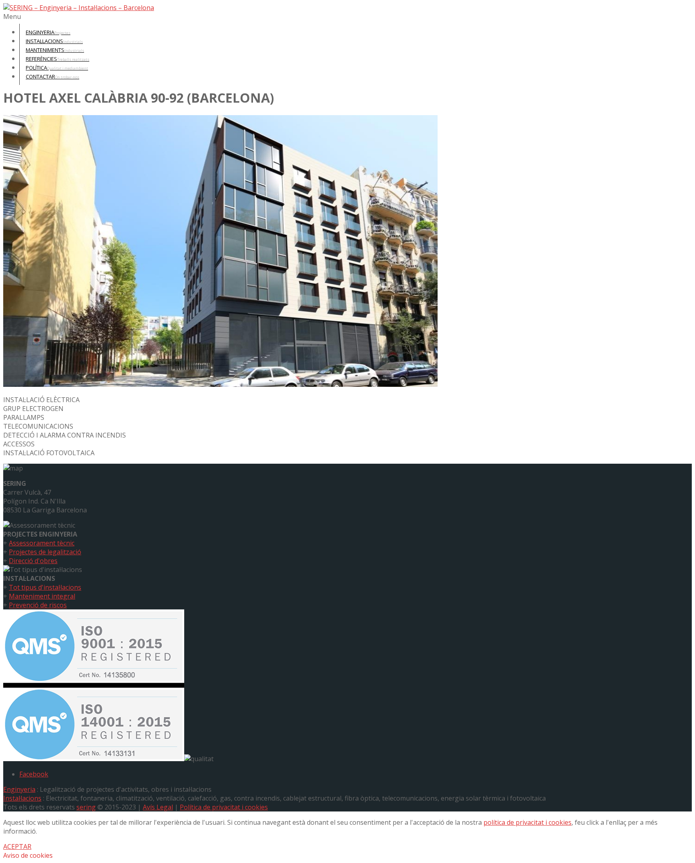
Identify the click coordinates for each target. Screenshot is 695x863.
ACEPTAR (17, 846)
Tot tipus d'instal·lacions (45, 587)
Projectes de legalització (45, 551)
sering (86, 807)
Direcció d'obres (33, 560)
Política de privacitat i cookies (224, 807)
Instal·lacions (22, 798)
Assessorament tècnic (41, 543)
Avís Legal (158, 807)
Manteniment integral (42, 596)
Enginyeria (19, 789)
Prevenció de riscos (38, 605)
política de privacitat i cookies (527, 822)
